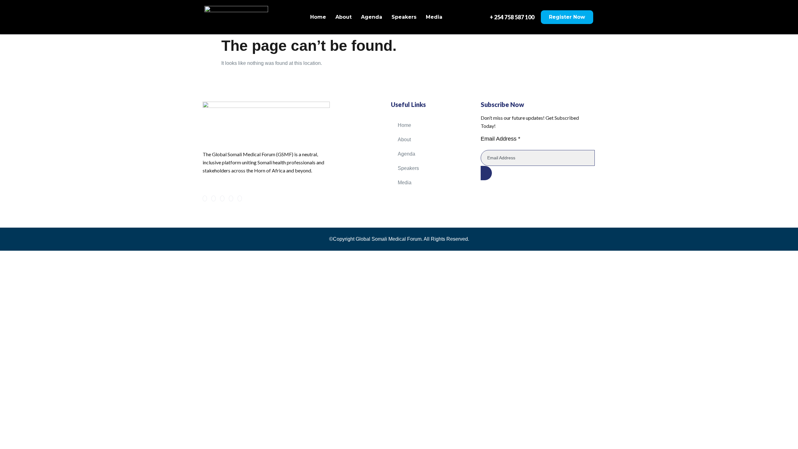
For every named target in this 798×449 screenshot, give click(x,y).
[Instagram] (240, 198)
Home (318, 17)
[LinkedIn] (222, 198)
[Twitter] (213, 198)
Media (434, 17)
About (343, 17)
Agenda (371, 17)
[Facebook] (205, 198)
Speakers (404, 17)
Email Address (500, 139)
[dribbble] (231, 198)
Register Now (567, 17)
